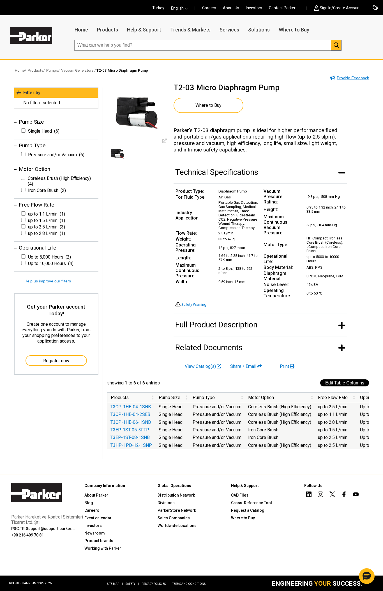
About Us (231, 8)
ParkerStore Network (177, 510)
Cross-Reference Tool (251, 503)
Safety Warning (193, 304)
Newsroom (94, 533)
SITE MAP (115, 583)
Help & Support (144, 30)
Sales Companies (174, 518)
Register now (56, 360)
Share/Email (243, 366)
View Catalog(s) (200, 366)
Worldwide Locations (177, 525)
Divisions (166, 503)
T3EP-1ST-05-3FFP (129, 430)
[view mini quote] (375, 8)
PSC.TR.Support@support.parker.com (44, 528)
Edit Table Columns (344, 383)
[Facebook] (344, 495)
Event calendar (98, 518)
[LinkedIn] (308, 495)
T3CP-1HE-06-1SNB (130, 422)
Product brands (98, 540)
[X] (332, 495)
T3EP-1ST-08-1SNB (130, 437)
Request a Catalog (247, 510)
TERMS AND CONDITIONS (189, 583)
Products (107, 30)
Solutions (259, 30)
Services (229, 30)
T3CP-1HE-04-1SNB (130, 406)
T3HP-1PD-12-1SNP (131, 445)
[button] (181, 8)
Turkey (158, 8)
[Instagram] (320, 495)
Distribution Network (176, 495)
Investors (254, 8)
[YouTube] (355, 495)
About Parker (96, 495)
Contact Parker (282, 8)
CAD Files (239, 495)
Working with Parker (102, 548)
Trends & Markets (190, 30)
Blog (88, 503)
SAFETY (132, 583)
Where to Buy (294, 30)
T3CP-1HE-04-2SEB (130, 414)
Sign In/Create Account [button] (340, 8)
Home (81, 30)
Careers (209, 8)
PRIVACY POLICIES (155, 583)
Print (284, 366)
